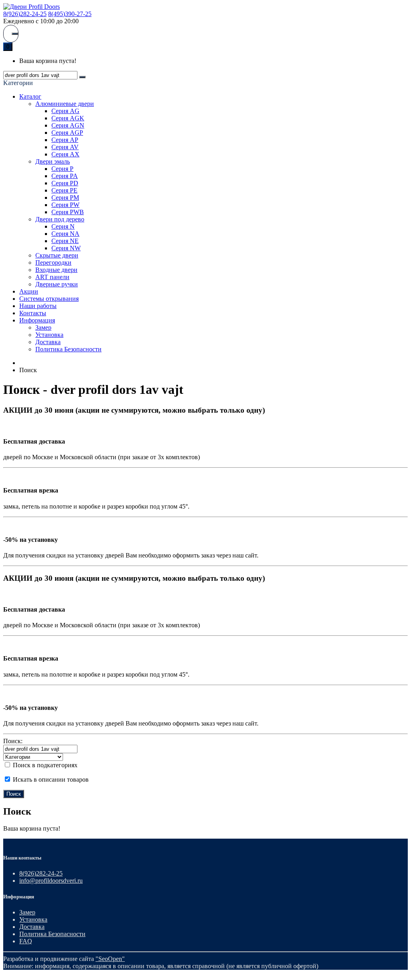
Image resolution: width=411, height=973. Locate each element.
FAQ (25, 941)
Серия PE (64, 190)
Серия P (62, 168)
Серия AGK (67, 118)
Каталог (30, 96)
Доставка (48, 342)
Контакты (32, 313)
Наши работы (38, 305)
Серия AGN (67, 125)
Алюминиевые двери (64, 103)
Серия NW (66, 248)
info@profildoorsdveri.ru (51, 880)
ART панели (52, 277)
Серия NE (65, 240)
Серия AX (65, 154)
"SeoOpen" (110, 958)
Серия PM (65, 197)
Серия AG (65, 110)
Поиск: (12, 741)
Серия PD (64, 183)
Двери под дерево (59, 219)
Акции (28, 291)
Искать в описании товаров (50, 779)
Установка (49, 334)
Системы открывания (49, 298)
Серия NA (65, 233)
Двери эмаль (52, 161)
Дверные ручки (56, 284)
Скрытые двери (56, 255)
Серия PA (64, 175)
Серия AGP (67, 132)
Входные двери (56, 269)
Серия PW (65, 204)
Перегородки (53, 262)
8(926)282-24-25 (25, 13)
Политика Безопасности (68, 349)
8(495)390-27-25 (70, 13)
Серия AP (64, 139)
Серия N (63, 226)
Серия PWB (67, 212)
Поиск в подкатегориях (44, 765)
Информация (37, 320)
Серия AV (65, 147)
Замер (43, 327)
